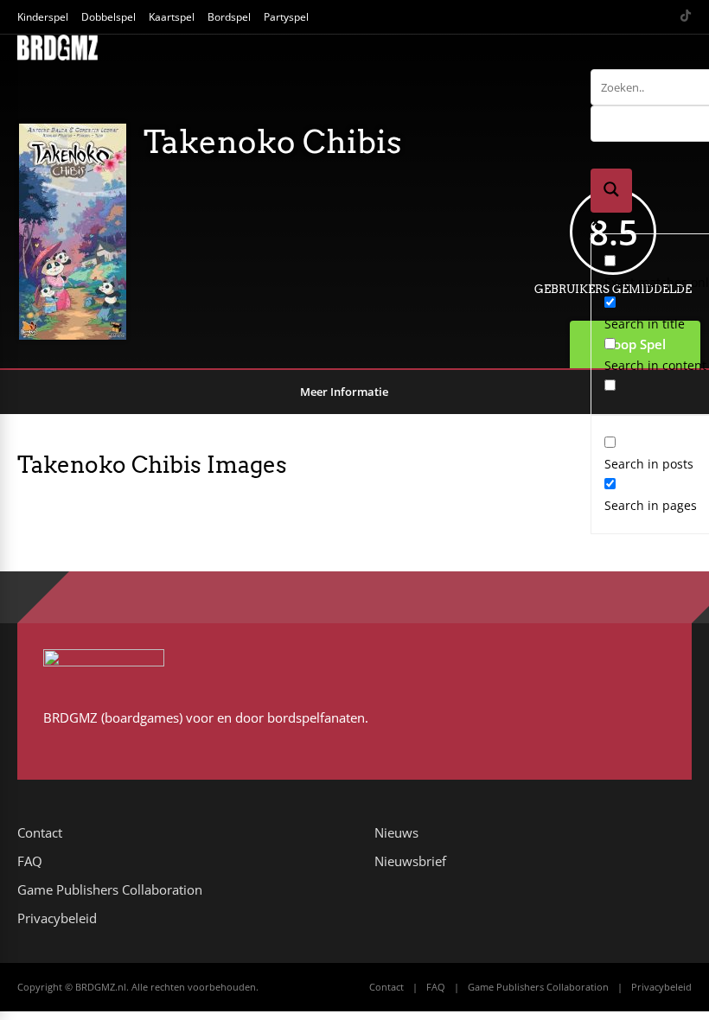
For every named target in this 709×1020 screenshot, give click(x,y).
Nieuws (396, 832)
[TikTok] (686, 17)
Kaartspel (172, 17)
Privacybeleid (57, 918)
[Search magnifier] (611, 191)
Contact (39, 832)
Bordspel (229, 17)
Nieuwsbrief (410, 861)
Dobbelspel (108, 17)
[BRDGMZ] (57, 56)
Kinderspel (42, 17)
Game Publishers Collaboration (109, 889)
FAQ (29, 861)
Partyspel (286, 17)
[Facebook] (619, 17)
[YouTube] (641, 17)
